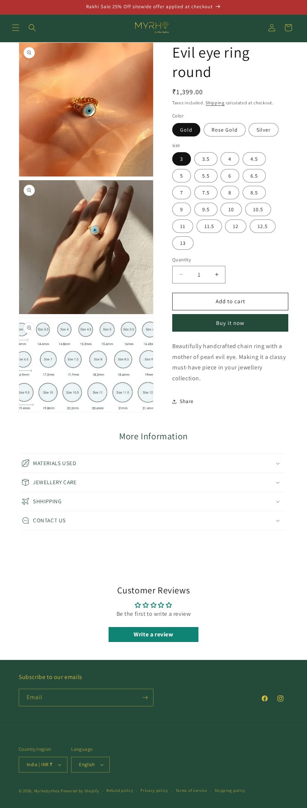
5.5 (206, 175)
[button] (15, 27)
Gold (186, 129)
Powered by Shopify (80, 790)
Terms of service (191, 790)
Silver (263, 129)
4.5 (254, 159)
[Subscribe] (145, 697)
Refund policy (119, 790)
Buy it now (230, 322)
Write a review (153, 634)
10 (231, 209)
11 (182, 226)
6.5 (254, 175)
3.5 (206, 159)
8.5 (254, 192)
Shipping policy (230, 790)
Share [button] (187, 401)
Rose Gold (225, 129)
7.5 (206, 192)
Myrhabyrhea (47, 790)
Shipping (215, 102)
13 (183, 243)
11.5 (209, 226)
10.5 (258, 209)
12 (235, 226)
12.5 (263, 226)
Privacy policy (154, 790)
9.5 (206, 209)
